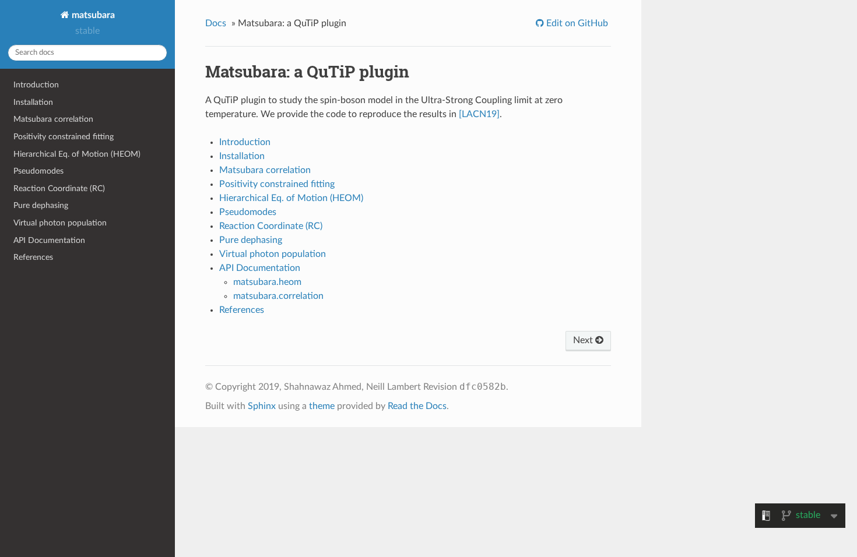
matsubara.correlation (278, 296)
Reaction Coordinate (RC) (59, 188)
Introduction (36, 84)
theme (322, 406)
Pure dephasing (40, 205)
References (33, 257)
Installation (33, 102)
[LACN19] (479, 114)
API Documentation (49, 240)
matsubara (92, 15)
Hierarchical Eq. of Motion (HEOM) (77, 154)
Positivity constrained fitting (63, 136)
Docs (215, 23)
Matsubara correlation (53, 119)
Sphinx (262, 406)
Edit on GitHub (576, 23)
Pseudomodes (38, 171)
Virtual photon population (60, 222)
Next (584, 340)
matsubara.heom (267, 282)
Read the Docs (417, 406)
